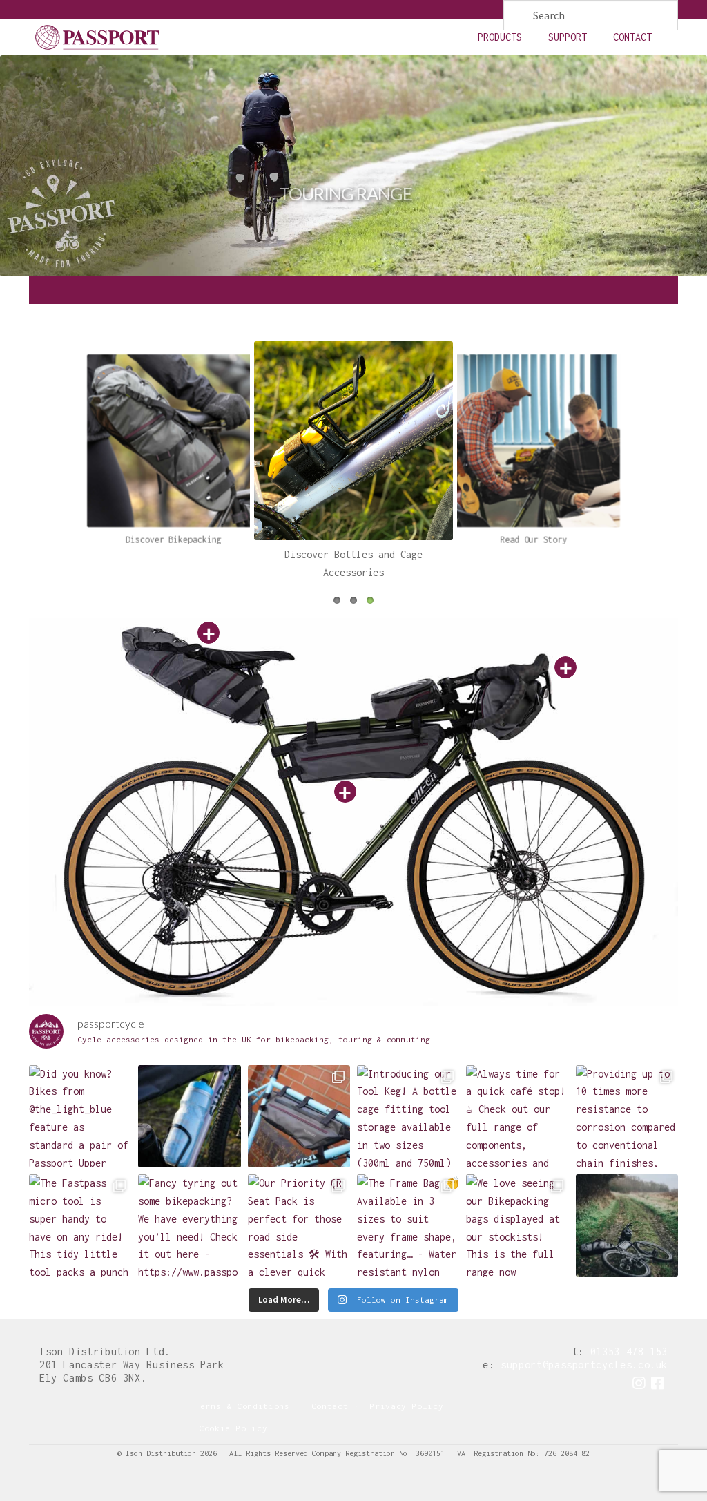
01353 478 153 (629, 1351)
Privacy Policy (406, 1406)
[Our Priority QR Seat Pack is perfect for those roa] (299, 1225)
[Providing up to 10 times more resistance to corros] (627, 1116)
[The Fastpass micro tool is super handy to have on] (80, 1225)
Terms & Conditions (242, 1406)
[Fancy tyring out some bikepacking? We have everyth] (189, 1225)
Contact (632, 37)
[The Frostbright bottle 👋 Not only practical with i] (189, 1116)
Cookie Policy (233, 1428)
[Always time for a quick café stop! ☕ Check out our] (517, 1116)
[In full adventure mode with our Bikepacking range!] (627, 1225)
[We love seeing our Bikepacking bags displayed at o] (517, 1225)
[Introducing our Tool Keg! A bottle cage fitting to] (408, 1116)
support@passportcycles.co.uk (584, 1364)
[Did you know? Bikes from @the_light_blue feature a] (80, 1116)
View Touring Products (353, 234)
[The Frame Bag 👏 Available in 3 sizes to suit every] (299, 1116)
